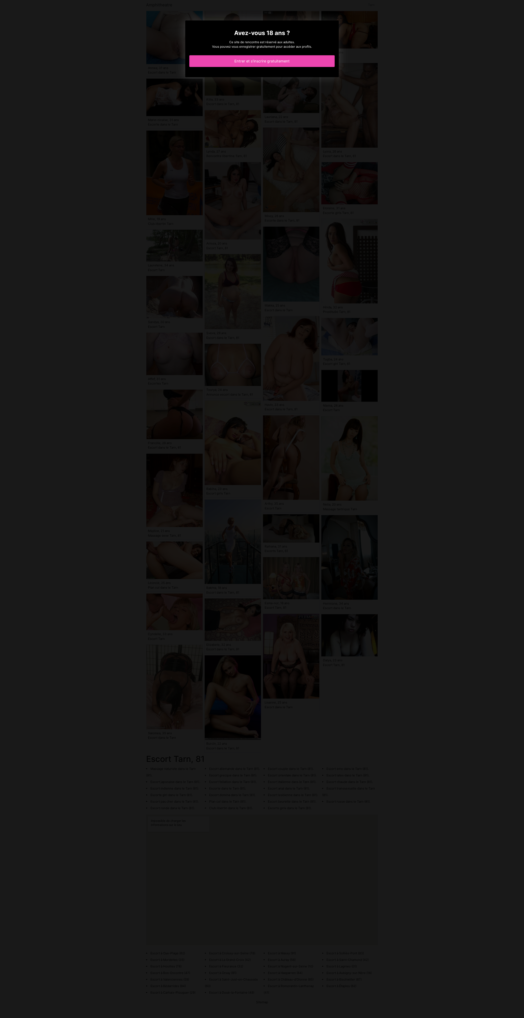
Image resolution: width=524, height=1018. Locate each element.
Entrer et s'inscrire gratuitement (262, 61)
